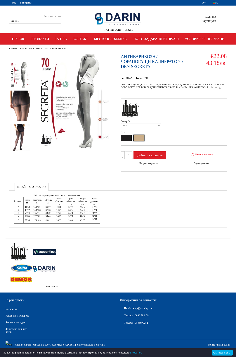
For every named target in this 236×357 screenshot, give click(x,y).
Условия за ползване (204, 39)
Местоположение (110, 39)
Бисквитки (12, 309)
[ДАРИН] (44, 268)
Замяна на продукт (16, 322)
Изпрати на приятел (148, 163)
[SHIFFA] (21, 268)
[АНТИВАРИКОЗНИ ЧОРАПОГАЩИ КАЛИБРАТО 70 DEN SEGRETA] (75, 147)
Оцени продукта (201, 163)
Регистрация (26, 2)
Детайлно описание (31, 187)
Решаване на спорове (17, 315)
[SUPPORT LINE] (44, 252)
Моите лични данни (219, 344)
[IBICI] (21, 252)
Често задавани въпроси (156, 39)
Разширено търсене (52, 16)
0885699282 (141, 322)
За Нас (61, 39)
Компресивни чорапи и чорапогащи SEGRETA (43, 49)
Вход (14, 2)
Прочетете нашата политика (89, 344)
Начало (18, 39)
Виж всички (52, 286)
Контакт (80, 39)
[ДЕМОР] (21, 280)
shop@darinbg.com (143, 308)
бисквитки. (135, 352)
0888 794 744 (142, 315)
